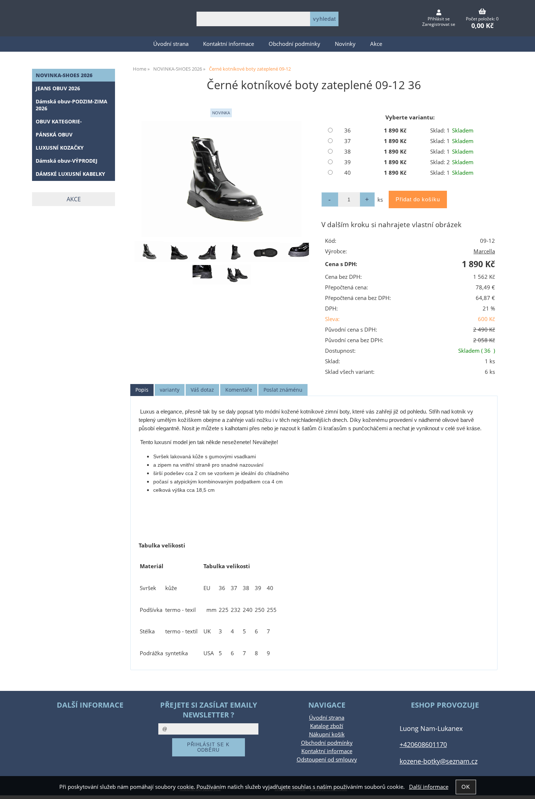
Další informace (428, 787)
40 (347, 173)
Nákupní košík (327, 734)
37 (347, 141)
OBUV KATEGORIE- (59, 121)
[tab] (142, 390)
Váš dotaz (202, 389)
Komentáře (238, 389)
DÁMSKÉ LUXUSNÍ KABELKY (70, 173)
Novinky (345, 44)
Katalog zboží (326, 726)
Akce (376, 44)
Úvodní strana (171, 44)
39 (347, 162)
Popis (141, 389)
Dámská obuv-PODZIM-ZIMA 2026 (71, 105)
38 (347, 151)
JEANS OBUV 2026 (58, 88)
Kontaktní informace (228, 44)
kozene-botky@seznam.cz (438, 761)
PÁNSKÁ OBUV (54, 134)
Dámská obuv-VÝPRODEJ (67, 160)
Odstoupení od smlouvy (327, 759)
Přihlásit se (439, 19)
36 (347, 130)
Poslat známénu (282, 389)
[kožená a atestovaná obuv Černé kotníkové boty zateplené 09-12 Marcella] (221, 179)
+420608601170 (423, 744)
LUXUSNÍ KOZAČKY (60, 147)
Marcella (484, 251)
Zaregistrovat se (438, 24)
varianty (169, 389)
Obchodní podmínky (294, 44)
